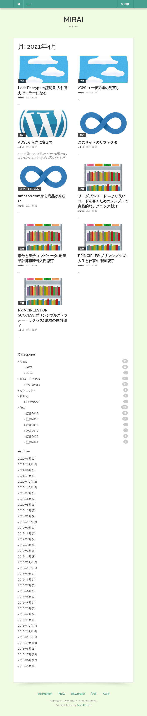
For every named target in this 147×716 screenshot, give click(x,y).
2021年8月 (24, 470)
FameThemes (84, 705)
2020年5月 (24, 504)
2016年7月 (24, 585)
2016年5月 (24, 596)
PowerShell (33, 402)
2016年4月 (24, 602)
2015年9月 (24, 643)
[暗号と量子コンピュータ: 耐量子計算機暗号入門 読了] (43, 236)
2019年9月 (24, 527)
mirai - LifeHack (29, 188)
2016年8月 (24, 579)
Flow (61, 693)
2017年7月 (24, 539)
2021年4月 (24, 476)
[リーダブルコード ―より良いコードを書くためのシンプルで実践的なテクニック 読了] (103, 177)
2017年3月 (24, 545)
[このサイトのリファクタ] (103, 123)
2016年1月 (24, 620)
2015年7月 (24, 654)
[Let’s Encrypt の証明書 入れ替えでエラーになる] (43, 69)
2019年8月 (24, 533)
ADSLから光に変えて (35, 142)
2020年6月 (24, 499)
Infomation (45, 693)
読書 (82, 188)
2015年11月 (25, 631)
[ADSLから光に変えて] (43, 123)
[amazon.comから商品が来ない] (43, 177)
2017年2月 (24, 550)
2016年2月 (24, 614)
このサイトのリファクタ (97, 142)
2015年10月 (25, 637)
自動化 (24, 396)
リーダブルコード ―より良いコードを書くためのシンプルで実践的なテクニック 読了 (103, 201)
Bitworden (78, 693)
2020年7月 (24, 493)
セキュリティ (28, 390)
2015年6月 (24, 660)
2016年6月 (24, 591)
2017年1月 (24, 556)
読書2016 (32, 419)
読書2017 (32, 425)
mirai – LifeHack (30, 379)
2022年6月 (24, 458)
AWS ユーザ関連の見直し (98, 88)
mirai (73, 19)
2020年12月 (25, 481)
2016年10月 (25, 568)
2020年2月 (24, 510)
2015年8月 (24, 648)
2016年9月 (24, 573)
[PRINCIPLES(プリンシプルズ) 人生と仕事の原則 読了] (103, 236)
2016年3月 (24, 608)
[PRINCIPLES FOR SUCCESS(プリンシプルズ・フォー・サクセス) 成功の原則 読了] (43, 291)
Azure (30, 373)
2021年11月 (25, 464)
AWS (22, 80)
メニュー (29, 4)
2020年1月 (24, 516)
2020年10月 (25, 487)
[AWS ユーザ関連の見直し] (103, 69)
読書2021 (32, 442)
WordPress (33, 384)
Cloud (23, 361)
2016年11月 (25, 562)
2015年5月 (24, 666)
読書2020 (32, 436)
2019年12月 (25, 522)
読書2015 (32, 413)
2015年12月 (25, 625)
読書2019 (32, 430)
